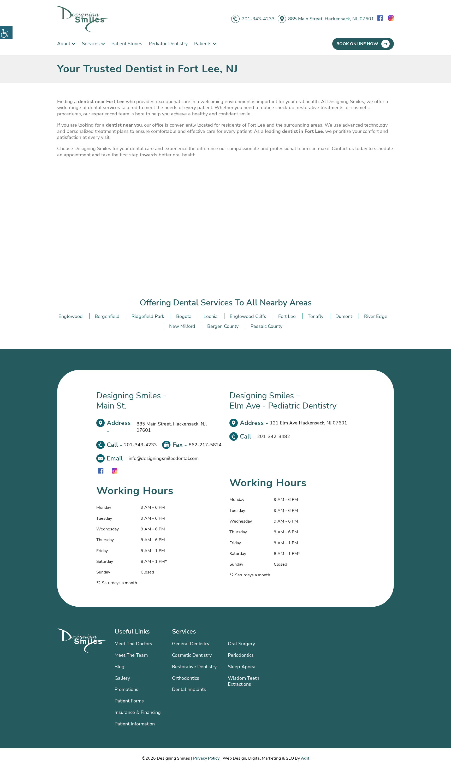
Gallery (122, 678)
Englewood (70, 316)
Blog (119, 667)
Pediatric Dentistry (168, 43)
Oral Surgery (241, 644)
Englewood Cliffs (248, 316)
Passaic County (266, 326)
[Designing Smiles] (83, 19)
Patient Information (135, 724)
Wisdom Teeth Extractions (243, 681)
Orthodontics (185, 678)
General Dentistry (190, 644)
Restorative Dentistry (194, 667)
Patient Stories (126, 43)
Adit (305, 758)
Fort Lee (287, 316)
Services (91, 43)
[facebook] (380, 18)
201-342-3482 (273, 436)
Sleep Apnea (242, 667)
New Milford (182, 326)
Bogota (184, 316)
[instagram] (391, 18)
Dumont (343, 316)
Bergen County (223, 326)
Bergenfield (107, 316)
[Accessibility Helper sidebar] (6, 32)
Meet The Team (131, 655)
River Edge (375, 316)
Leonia (211, 316)
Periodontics (241, 655)
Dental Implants (189, 689)
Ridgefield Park (148, 316)
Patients (202, 43)
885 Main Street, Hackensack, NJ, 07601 (331, 19)
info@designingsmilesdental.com (164, 458)
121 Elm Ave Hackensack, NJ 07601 (308, 423)
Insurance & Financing (138, 712)
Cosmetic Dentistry (192, 655)
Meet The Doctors (133, 644)
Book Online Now (357, 44)
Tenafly (315, 316)
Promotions (126, 689)
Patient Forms (129, 701)
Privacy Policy (206, 758)
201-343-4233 (258, 19)
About (63, 43)
